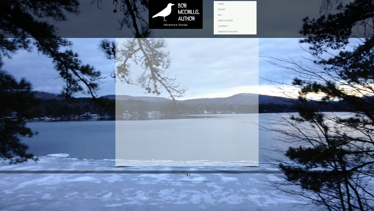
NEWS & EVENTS (225, 20)
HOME (221, 3)
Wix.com (206, 181)
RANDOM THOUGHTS (228, 31)
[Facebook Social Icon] (188, 174)
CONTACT (223, 26)
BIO (220, 14)
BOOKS (221, 9)
